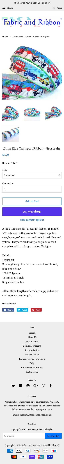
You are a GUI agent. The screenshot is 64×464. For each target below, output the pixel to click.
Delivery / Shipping (32, 345)
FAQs (32, 363)
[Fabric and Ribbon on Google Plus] (35, 386)
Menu (9, 7)
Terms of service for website (32, 358)
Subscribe (53, 436)
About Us (32, 337)
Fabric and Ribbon (31, 445)
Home (5, 36)
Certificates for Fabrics (32, 367)
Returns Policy (32, 350)
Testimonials (32, 371)
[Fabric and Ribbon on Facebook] (21, 386)
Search (32, 332)
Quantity (7, 183)
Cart (59, 7)
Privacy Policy (32, 354)
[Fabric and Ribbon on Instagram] (43, 386)
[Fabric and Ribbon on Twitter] (13, 386)
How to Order (32, 341)
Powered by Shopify (50, 445)
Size (4, 169)
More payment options (32, 219)
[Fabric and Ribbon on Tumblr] (50, 386)
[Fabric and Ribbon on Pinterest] (28, 386)
